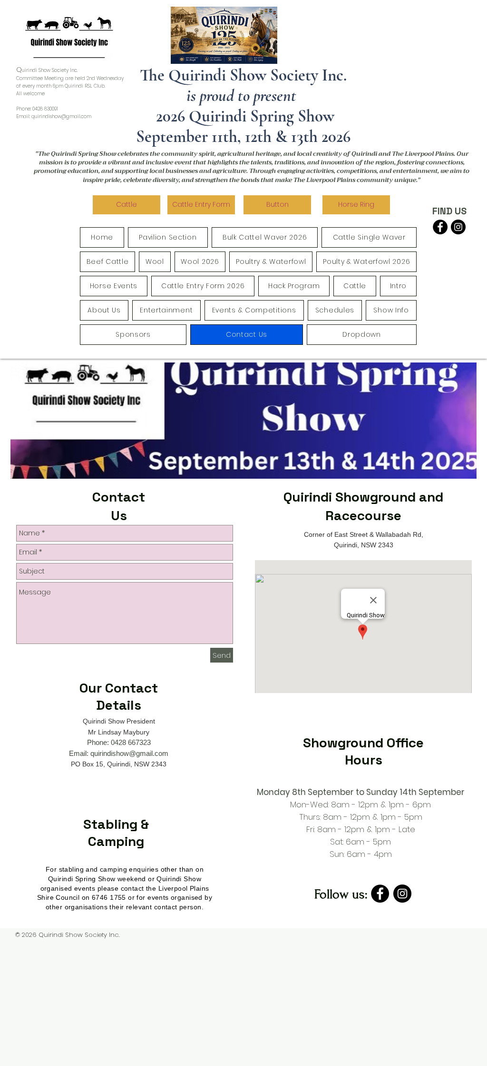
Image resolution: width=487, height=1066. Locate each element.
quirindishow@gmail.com (61, 116)
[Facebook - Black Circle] (440, 227)
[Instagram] (458, 227)
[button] (277, 204)
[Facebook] (380, 894)
